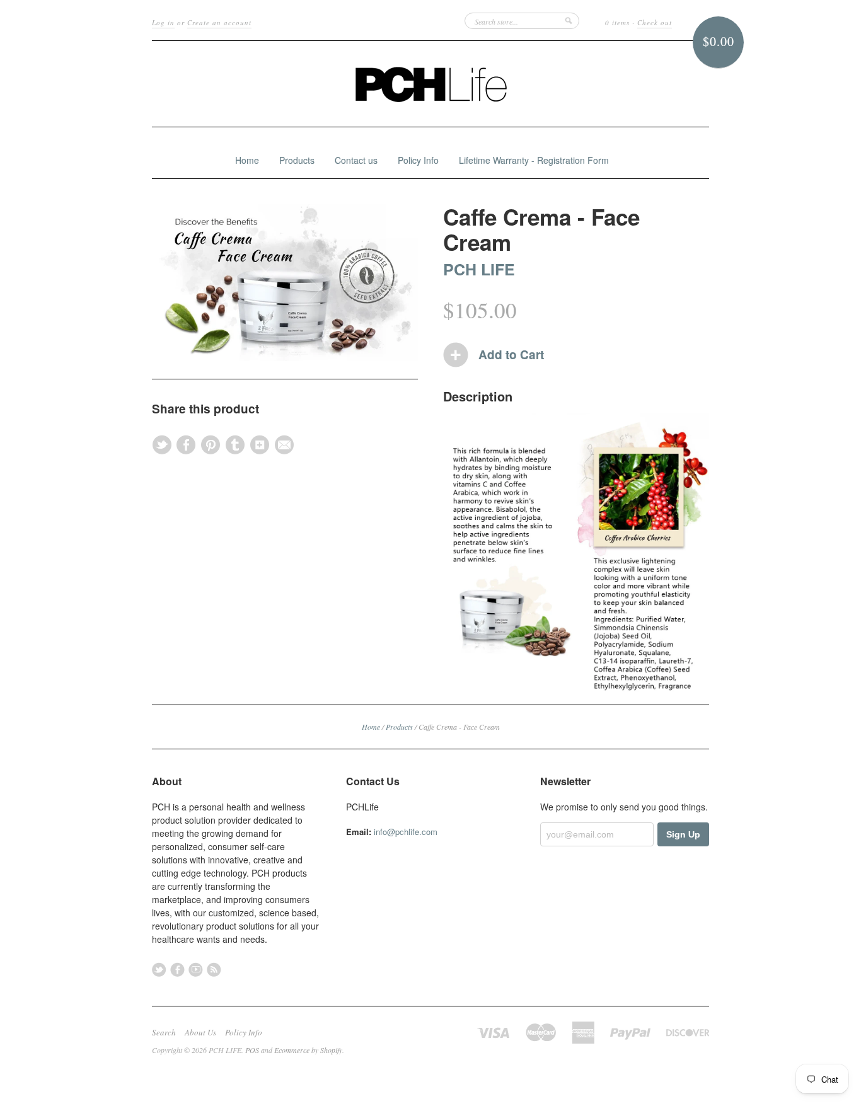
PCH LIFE (479, 269)
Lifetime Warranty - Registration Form (534, 160)
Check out (654, 22)
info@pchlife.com (405, 832)
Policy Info (418, 160)
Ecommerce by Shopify (308, 1050)
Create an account (219, 22)
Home (247, 160)
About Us (200, 1032)
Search (164, 1032)
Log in (163, 22)
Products (297, 160)
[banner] (430, 84)
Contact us (356, 160)
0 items (617, 22)
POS (252, 1050)
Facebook (177, 969)
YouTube (195, 969)
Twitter (159, 969)
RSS (214, 969)
